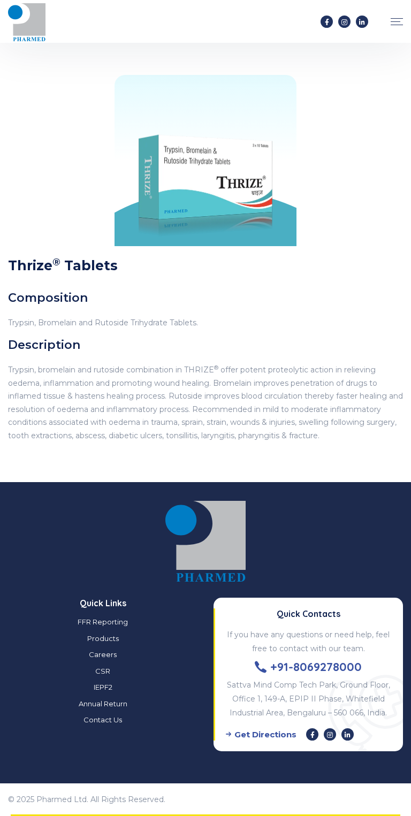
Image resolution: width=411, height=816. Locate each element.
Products (103, 638)
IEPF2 (103, 687)
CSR (102, 671)
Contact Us (102, 719)
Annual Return (103, 703)
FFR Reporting (103, 621)
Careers (103, 654)
